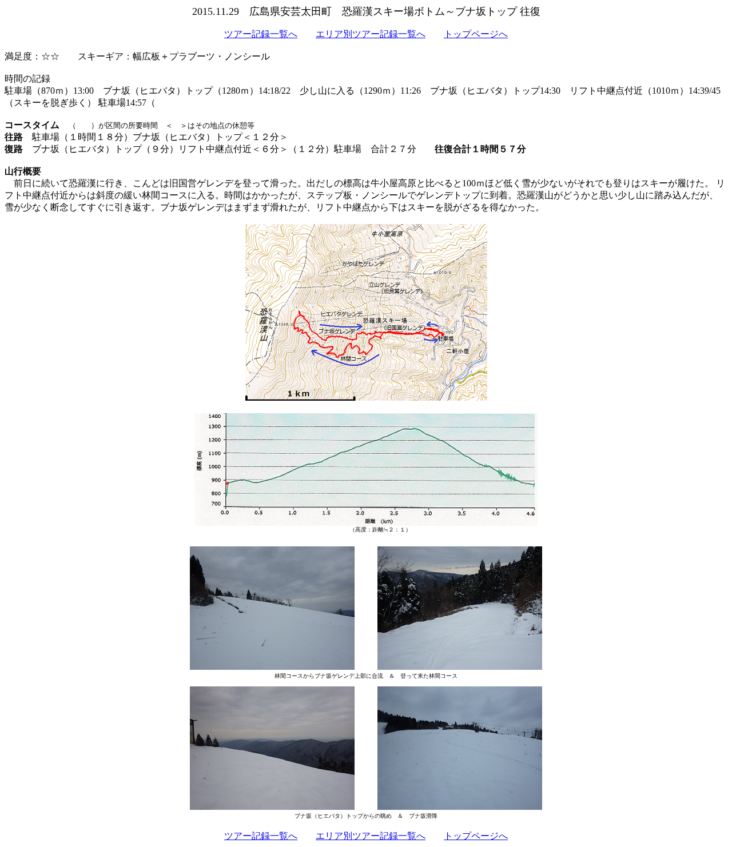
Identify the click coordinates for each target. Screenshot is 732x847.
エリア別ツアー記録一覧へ (370, 34)
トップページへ (476, 34)
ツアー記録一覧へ (260, 34)
